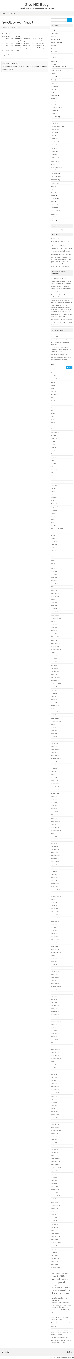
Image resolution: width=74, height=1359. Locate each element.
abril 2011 (54, 1074)
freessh (68, 245)
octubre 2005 (55, 1264)
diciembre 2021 (55, 712)
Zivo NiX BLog (37, 4)
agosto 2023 (54, 652)
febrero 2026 (55, 587)
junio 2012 (54, 1030)
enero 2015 (54, 943)
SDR (52, 189)
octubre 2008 (55, 1164)
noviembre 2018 (55, 824)
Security (56, 141)
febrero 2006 (55, 1258)
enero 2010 (54, 1117)
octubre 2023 (55, 646)
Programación (55, 167)
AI (51, 30)
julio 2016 (54, 902)
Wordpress (71, 1357)
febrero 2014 (55, 971)
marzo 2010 (54, 1111)
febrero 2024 (55, 637)
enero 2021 (54, 746)
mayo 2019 (54, 805)
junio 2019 (54, 802)
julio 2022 (54, 690)
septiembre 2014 (56, 952)
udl (71, 264)
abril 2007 (54, 1221)
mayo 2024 (54, 627)
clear (71, 241)
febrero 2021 (55, 743)
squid (60, 264)
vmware (54, 154)
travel (52, 201)
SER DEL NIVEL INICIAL (58, 66)
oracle (63, 257)
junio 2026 (54, 574)
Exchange (55, 207)
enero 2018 (54, 852)
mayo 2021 (54, 733)
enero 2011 (54, 1083)
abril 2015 (54, 933)
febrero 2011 (55, 1080)
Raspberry (54, 183)
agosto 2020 (54, 762)
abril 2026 (54, 580)
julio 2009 (54, 1136)
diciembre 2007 (55, 1196)
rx (69, 261)
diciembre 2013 (55, 977)
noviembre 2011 (55, 1052)
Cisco (52, 51)
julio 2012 (54, 1027)
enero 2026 (54, 590)
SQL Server (55, 210)
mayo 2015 (54, 930)
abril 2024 (54, 630)
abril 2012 (54, 1036)
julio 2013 (54, 993)
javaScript (55, 173)
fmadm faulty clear (56, 291)
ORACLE (53, 164)
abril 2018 (54, 843)
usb (52, 266)
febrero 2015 (55, 939)
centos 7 (64, 241)
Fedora (54, 129)
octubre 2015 (55, 921)
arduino (53, 36)
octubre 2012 (55, 1018)
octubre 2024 (55, 615)
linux (52, 92)
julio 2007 (54, 1211)
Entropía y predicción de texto (59, 354)
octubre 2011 (55, 1055)
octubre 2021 (55, 718)
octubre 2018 (55, 827)
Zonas (53, 220)
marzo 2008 (54, 1186)
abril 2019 (54, 808)
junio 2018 (54, 840)
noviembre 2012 (55, 1014)
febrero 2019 (55, 815)
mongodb (54, 95)
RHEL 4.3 (54, 148)
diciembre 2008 (55, 1158)
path (67, 257)
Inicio (3, 13)
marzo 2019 (54, 811)
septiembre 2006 (56, 1242)
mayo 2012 (54, 1033)
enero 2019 (54, 818)
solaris (54, 151)
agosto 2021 (54, 724)
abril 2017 (54, 877)
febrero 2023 (55, 671)
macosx (62, 254)
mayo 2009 (54, 1142)
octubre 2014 (55, 949)
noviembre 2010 (55, 1089)
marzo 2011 (54, 1077)
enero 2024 (54, 640)
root (64, 262)
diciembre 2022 (55, 677)
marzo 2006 (54, 1255)
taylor (64, 264)
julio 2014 (54, 958)
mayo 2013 (54, 996)
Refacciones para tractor (61, 1302)
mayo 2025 (54, 605)
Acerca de (12, 13)
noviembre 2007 (55, 1199)
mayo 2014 (54, 961)
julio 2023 (54, 655)
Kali (53, 135)
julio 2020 (54, 765)
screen (53, 264)
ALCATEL (53, 33)
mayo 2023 (54, 662)
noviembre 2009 (55, 1124)
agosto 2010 (54, 1096)
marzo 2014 (54, 968)
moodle (53, 98)
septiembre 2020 (56, 758)
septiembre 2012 (56, 1021)
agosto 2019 (54, 796)
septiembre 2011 (56, 1058)
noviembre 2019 (55, 786)
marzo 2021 (54, 740)
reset (61, 261)
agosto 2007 (54, 1208)
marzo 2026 (54, 584)
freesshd (53, 248)
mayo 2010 (54, 1105)
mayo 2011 (54, 1071)
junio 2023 (54, 658)
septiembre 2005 (56, 1267)
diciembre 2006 (55, 1233)
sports (53, 195)
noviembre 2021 (55, 715)
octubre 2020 (55, 755)
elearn (53, 77)
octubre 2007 (55, 1202)
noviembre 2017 (55, 858)
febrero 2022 (55, 705)
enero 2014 (54, 974)
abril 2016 (54, 905)
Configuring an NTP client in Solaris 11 (61, 319)
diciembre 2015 (55, 918)
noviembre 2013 (55, 980)
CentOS (10, 55)
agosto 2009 (54, 1133)
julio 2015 (54, 924)
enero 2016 (54, 915)
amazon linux (56, 107)
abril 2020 (54, 774)
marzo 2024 (54, 633)
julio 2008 (54, 1174)
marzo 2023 (54, 668)
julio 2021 (54, 727)
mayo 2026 (54, 577)
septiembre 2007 (56, 1205)
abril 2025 (54, 609)
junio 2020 (54, 768)
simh (52, 192)
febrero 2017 (55, 883)
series (56, 264)
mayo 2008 (54, 1180)
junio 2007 (54, 1214)
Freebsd (54, 132)
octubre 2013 (55, 983)
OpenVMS (54, 161)
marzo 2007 (54, 1224)
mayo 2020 (54, 771)
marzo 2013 (54, 1002)
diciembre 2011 (55, 1049)
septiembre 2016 (56, 896)
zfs (68, 266)
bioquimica (57, 238)
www (52, 214)
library (67, 251)
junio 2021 (54, 730)
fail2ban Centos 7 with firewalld (36, 66)
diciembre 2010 (55, 1086)
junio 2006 (54, 1252)
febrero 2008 (55, 1189)
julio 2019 (54, 799)
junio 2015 (54, 927)
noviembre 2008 (55, 1161)
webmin (54, 157)
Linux (53, 138)
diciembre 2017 (55, 855)
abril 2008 (54, 1183)
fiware (53, 80)
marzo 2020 (54, 777)
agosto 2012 (54, 1024)
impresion (57, 251)
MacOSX (54, 145)
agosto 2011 (54, 1061)
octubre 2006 (55, 1239)
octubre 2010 (55, 1092)
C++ (53, 170)
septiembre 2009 (56, 1130)
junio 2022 (54, 693)
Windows (53, 205)
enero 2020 (54, 780)
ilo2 (53, 251)
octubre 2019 (55, 790)
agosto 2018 (54, 833)
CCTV (52, 48)
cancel (64, 238)
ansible (54, 110)
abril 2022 (54, 699)
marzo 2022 (54, 702)
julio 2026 (54, 571)
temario (69, 264)
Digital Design (55, 70)
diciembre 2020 (55, 749)
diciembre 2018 (55, 821)
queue (52, 259)
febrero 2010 (55, 1114)
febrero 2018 (55, 849)
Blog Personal (55, 42)
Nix (52, 105)
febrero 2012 (55, 1043)
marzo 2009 (54, 1149)
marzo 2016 (54, 908)
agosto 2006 (54, 1245)
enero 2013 (54, 1008)
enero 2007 (54, 1230)
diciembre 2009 (55, 1121)
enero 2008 (54, 1192)
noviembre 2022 (55, 680)
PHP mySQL (55, 176)
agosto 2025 (54, 599)
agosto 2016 (54, 899)
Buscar (53, 364)
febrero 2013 (55, 1005)
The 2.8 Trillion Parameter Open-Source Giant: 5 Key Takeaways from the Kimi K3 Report (61, 349)
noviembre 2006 (55, 1236)
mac (56, 254)
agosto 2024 (54, 621)
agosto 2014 (54, 955)
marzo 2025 (54, 612)
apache (54, 216)
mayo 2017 (54, 874)
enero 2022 (54, 708)
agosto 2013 (54, 989)
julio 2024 (54, 624)
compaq (55, 245)
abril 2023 (54, 665)
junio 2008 (54, 1177)
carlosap (7, 27)
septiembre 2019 (56, 793)
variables (56, 266)
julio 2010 (54, 1099)
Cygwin (54, 123)
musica (53, 101)
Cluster (53, 61)
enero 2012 (54, 1046)
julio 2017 (54, 868)
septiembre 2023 (56, 649)
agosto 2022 (54, 687)
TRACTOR (54, 198)
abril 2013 (54, 999)
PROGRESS (54, 179)
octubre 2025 (55, 596)
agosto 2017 (54, 865)
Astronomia (54, 39)
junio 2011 (54, 1068)
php (70, 257)
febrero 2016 (55, 911)
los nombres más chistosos (58, 278)
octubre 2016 (55, 893)
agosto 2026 (54, 568)
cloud (52, 55)
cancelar (68, 238)
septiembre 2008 (56, 1167)
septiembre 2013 (56, 986)
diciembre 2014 (55, 946)
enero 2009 (54, 1155)
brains (53, 45)
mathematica (57, 1296)
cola (52, 245)
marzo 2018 (54, 846)
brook (61, 238)
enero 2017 (54, 886)
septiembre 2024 (56, 618)
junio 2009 (54, 1139)
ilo (51, 251)
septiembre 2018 (56, 830)
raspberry (58, 259)
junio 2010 (54, 1102)
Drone (53, 73)
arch (53, 113)
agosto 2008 (54, 1171)
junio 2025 (54, 602)
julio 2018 (54, 836)
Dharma (53, 64)
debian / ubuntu (56, 126)
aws (53, 57)
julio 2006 (54, 1249)
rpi (67, 262)
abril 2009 (54, 1146)
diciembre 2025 (55, 593)
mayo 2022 (54, 696)
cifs (68, 241)
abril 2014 (54, 964)
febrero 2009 (55, 1152)
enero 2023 (54, 674)
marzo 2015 (54, 936)
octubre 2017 (55, 861)
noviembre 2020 (55, 752)
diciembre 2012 (55, 1011)
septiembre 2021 (56, 721)
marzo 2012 (54, 1039)
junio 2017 (54, 871)
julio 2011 (54, 1064)
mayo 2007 (54, 1217)
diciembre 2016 (55, 890)
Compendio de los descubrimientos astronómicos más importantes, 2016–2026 (61, 342)
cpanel (54, 120)
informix (53, 86)
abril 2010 (54, 1108)
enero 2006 (54, 1261)
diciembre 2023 (55, 643)
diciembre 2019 (55, 783)
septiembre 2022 (56, 683)
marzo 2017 (54, 880)
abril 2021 (54, 737)
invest (53, 89)
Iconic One (52, 1357)
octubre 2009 (55, 1127)
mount (58, 257)
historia (53, 83)
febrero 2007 (55, 1227)
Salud (52, 186)
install (62, 251)
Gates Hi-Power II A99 (64, 248)
